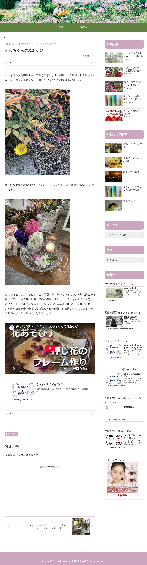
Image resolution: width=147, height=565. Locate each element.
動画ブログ (12, 434)
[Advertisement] (50, 489)
